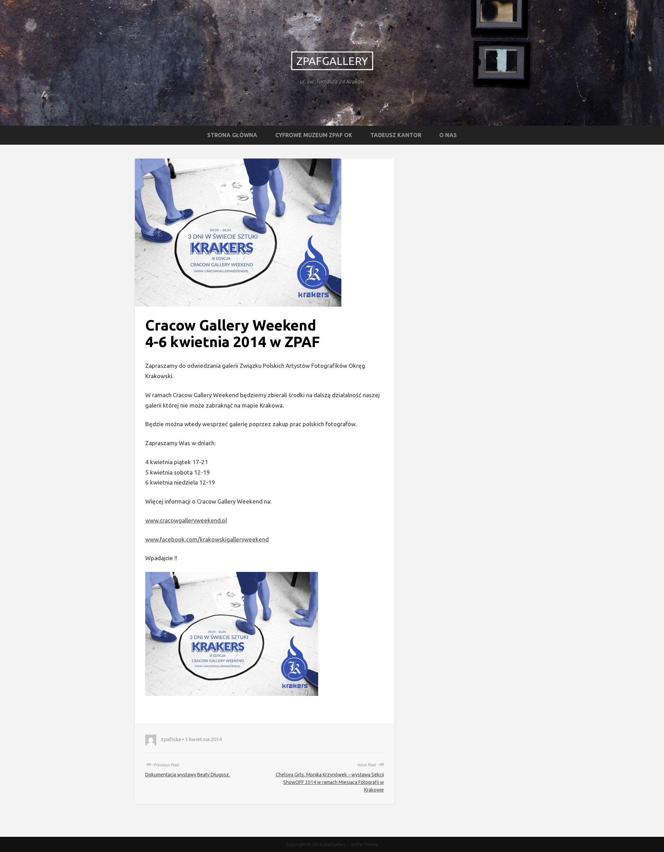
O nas (448, 135)
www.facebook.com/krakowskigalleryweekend (207, 539)
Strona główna (232, 135)
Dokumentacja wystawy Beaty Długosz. (187, 774)
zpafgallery (332, 61)
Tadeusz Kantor (395, 135)
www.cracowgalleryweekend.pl (186, 520)
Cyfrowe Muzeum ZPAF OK (313, 135)
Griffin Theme (364, 844)
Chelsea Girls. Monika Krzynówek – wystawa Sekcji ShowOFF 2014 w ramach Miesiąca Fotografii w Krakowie (330, 782)
